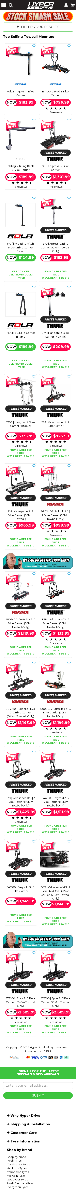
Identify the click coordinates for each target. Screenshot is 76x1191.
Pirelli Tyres (14, 1160)
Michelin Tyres (16, 1175)
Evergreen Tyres (17, 1187)
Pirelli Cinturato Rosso (21, 1183)
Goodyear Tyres (17, 1179)
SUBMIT (38, 1095)
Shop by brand (16, 1156)
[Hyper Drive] (38, 5)
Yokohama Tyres (18, 1172)
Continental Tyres (18, 1164)
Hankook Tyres (17, 1168)
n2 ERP (47, 1051)
